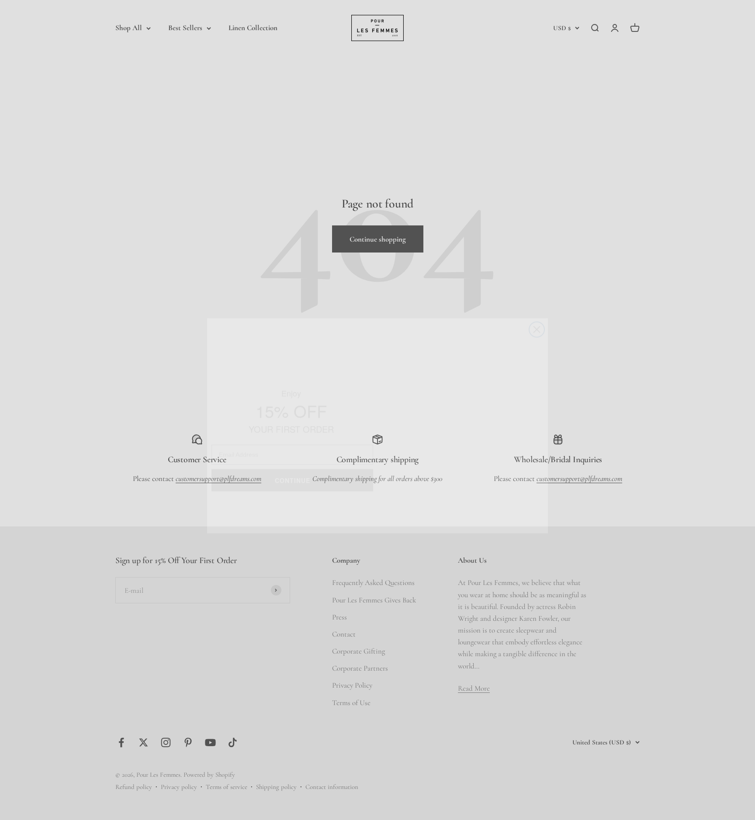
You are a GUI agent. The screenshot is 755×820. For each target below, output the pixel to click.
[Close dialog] (536, 314)
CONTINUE (292, 463)
